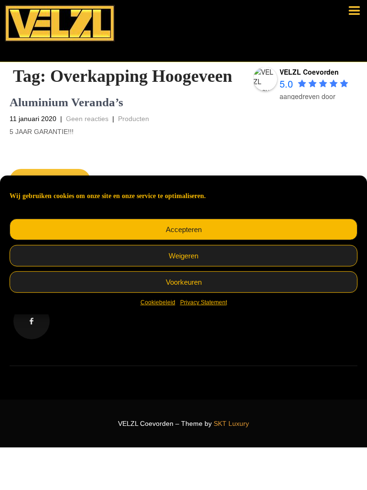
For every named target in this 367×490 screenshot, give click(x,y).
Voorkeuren (184, 282)
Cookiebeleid (157, 302)
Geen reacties (87, 118)
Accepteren (184, 229)
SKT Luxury (231, 423)
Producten (133, 118)
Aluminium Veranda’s (66, 102)
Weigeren (183, 256)
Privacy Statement (203, 302)
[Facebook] (31, 321)
